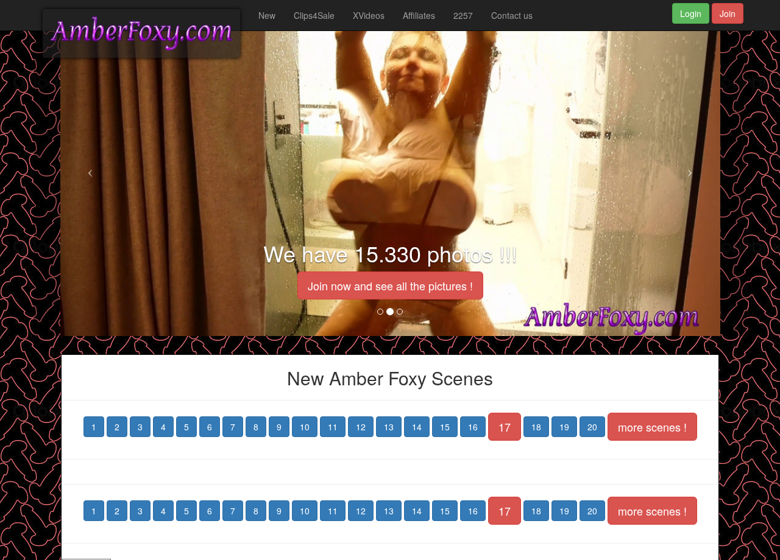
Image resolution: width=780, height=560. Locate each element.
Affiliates (419, 15)
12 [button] (361, 427)
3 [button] (140, 427)
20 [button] (592, 427)
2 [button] (117, 427)
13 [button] (389, 427)
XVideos (369, 15)
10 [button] (305, 427)
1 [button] (93, 427)
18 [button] (536, 427)
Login (690, 13)
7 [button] (232, 427)
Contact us (512, 15)
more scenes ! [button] (652, 427)
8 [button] (256, 427)
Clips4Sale (314, 15)
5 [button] (186, 427)
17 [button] (504, 427)
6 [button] (209, 427)
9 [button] (279, 427)
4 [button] (163, 427)
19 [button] (564, 427)
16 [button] (473, 427)
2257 (463, 15)
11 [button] (333, 427)
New (266, 15)
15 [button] (445, 427)
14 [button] (417, 427)
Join (728, 13)
